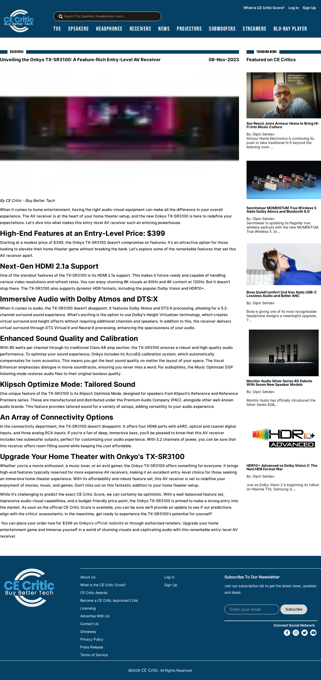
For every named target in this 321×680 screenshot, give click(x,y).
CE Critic (149, 670)
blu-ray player (290, 29)
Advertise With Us (94, 616)
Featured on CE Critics (271, 59)
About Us (87, 577)
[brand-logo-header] (18, 21)
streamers (255, 29)
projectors (189, 29)
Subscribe (293, 609)
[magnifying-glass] (60, 16)
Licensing (88, 608)
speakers (78, 29)
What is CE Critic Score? (264, 8)
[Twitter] (304, 633)
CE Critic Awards (93, 592)
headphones (109, 29)
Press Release (91, 647)
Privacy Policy (91, 639)
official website (109, 522)
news (164, 29)
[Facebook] (287, 633)
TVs (57, 29)
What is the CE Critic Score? (103, 585)
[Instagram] (296, 633)
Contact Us (89, 624)
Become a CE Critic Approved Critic (109, 600)
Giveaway (88, 631)
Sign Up (309, 8)
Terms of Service (94, 655)
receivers (140, 29)
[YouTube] (313, 633)
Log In (293, 8)
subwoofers (222, 29)
